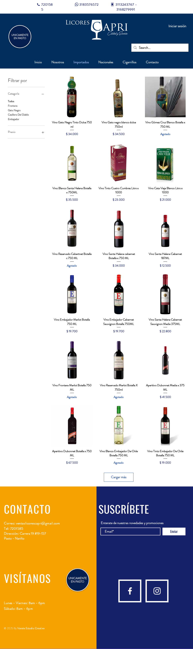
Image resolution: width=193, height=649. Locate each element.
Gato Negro (14, 110)
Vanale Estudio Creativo (31, 628)
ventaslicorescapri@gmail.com (38, 523)
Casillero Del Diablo (18, 114)
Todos (11, 101)
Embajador (13, 119)
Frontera (12, 106)
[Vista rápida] (72, 97)
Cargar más (118, 477)
